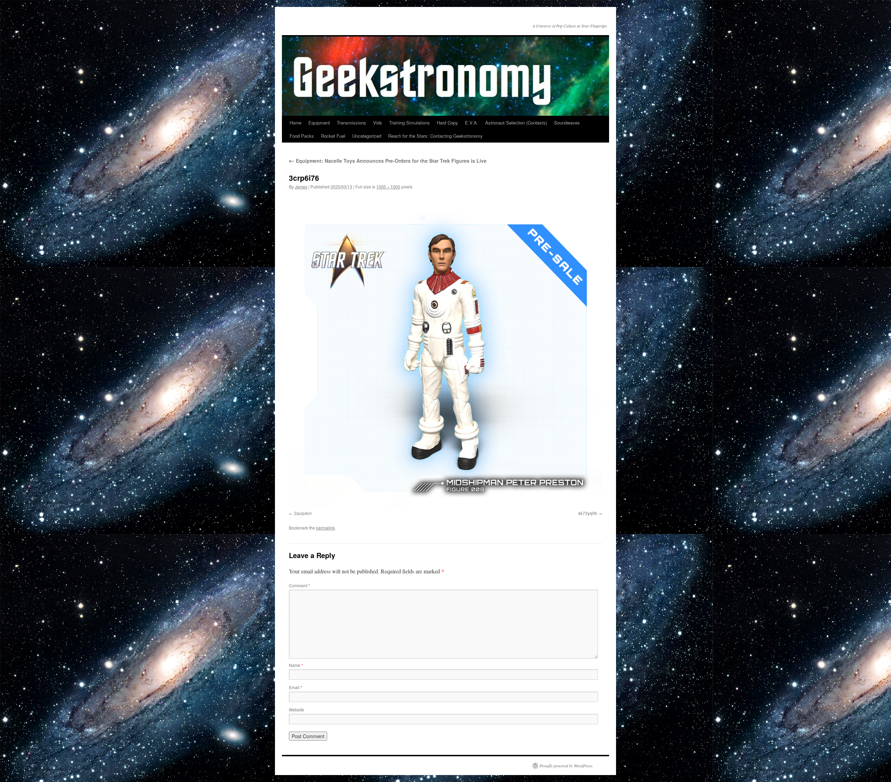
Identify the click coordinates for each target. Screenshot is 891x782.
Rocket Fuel (333, 135)
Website (296, 709)
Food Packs (302, 135)
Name (296, 665)
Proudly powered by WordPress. (566, 765)
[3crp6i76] (445, 351)
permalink (325, 528)
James (301, 187)
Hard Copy (447, 122)
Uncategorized (366, 135)
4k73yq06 (587, 513)
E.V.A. (471, 122)
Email (295, 687)
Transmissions (351, 122)
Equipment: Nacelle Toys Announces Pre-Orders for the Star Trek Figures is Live (388, 160)
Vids (377, 122)
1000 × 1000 (388, 187)
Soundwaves (567, 122)
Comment (299, 585)
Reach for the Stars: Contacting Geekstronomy (435, 135)
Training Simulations (409, 122)
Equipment (319, 122)
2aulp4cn (303, 513)
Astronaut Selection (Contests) (516, 122)
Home (295, 122)
